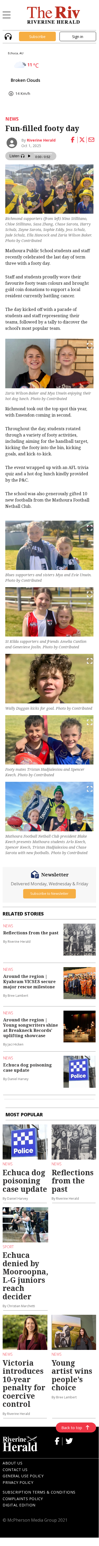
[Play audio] (7, 36)
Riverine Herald (41, 140)
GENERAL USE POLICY (23, 1475)
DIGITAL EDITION (19, 1504)
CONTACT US (15, 1469)
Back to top (71, 1427)
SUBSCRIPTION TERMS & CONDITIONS (39, 1492)
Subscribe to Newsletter (49, 893)
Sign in (77, 36)
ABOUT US (12, 1463)
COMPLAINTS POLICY (23, 1498)
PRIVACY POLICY (18, 1482)
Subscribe (37, 36)
